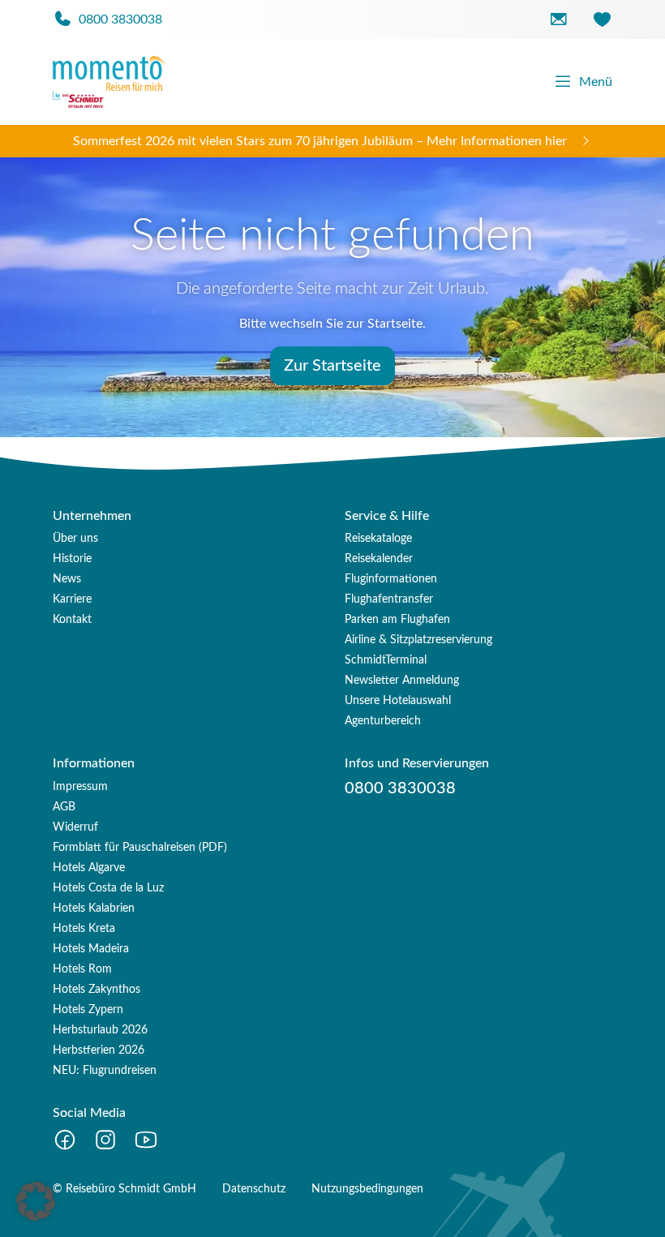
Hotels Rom (82, 969)
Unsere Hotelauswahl (398, 701)
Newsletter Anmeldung (402, 680)
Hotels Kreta (84, 928)
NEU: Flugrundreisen (105, 1070)
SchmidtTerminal (386, 660)
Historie (72, 559)
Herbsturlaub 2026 (100, 1030)
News (67, 579)
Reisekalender (379, 559)
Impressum (80, 786)
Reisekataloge (378, 538)
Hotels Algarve (89, 868)
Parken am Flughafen (397, 619)
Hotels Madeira (91, 949)
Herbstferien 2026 (98, 1050)
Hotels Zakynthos (96, 989)
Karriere (72, 599)
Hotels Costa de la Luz (108, 888)
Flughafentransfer (389, 599)
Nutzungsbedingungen (367, 1189)
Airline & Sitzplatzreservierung (418, 640)
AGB (64, 807)
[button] (35, 1201)
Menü (595, 81)
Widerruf (75, 827)
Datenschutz (253, 1189)
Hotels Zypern (88, 1010)
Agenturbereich (383, 721)
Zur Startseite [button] (332, 366)
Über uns (75, 538)
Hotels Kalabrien (94, 908)
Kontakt (72, 619)
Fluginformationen (391, 579)
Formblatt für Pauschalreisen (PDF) (140, 847)
